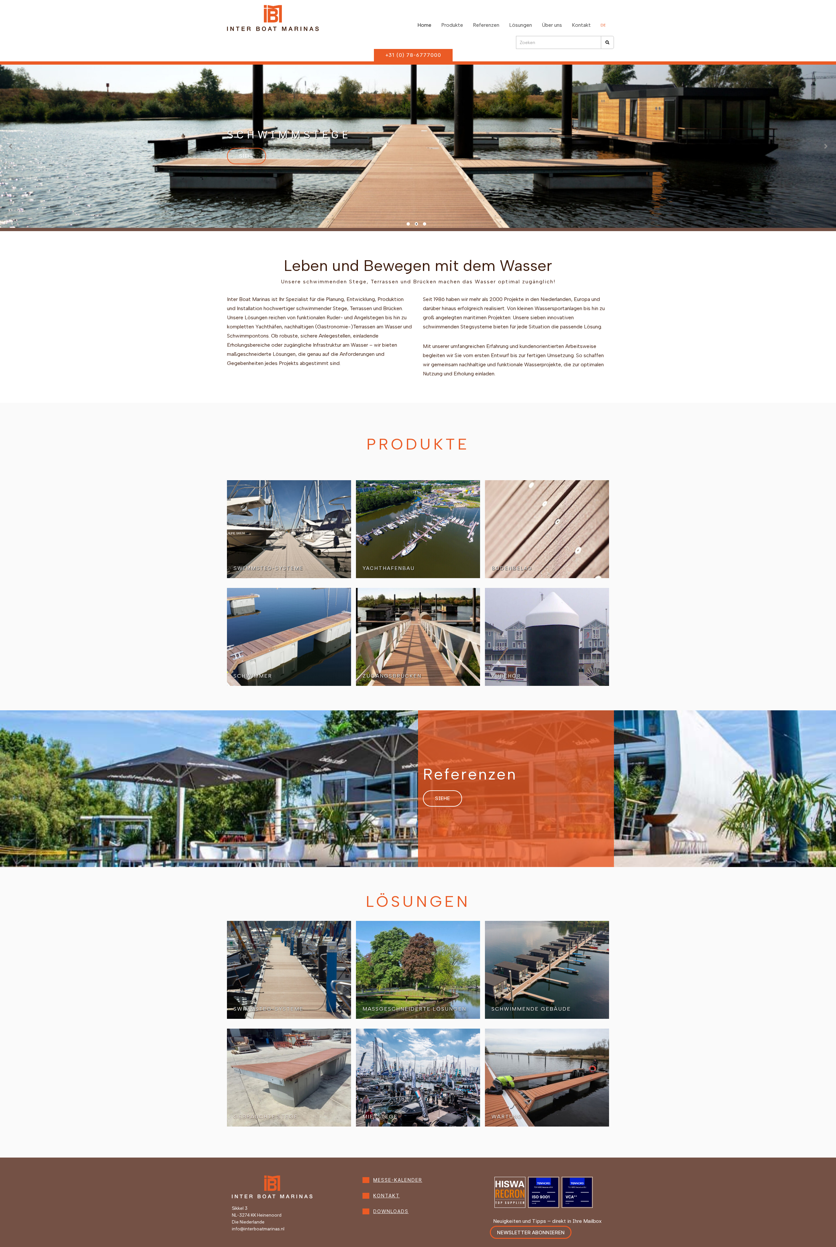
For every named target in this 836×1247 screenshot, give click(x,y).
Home (424, 25)
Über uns (552, 25)
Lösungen (520, 25)
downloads (391, 1211)
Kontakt (581, 25)
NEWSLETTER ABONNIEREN (531, 1232)
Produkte (452, 25)
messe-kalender (397, 1180)
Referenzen (486, 25)
